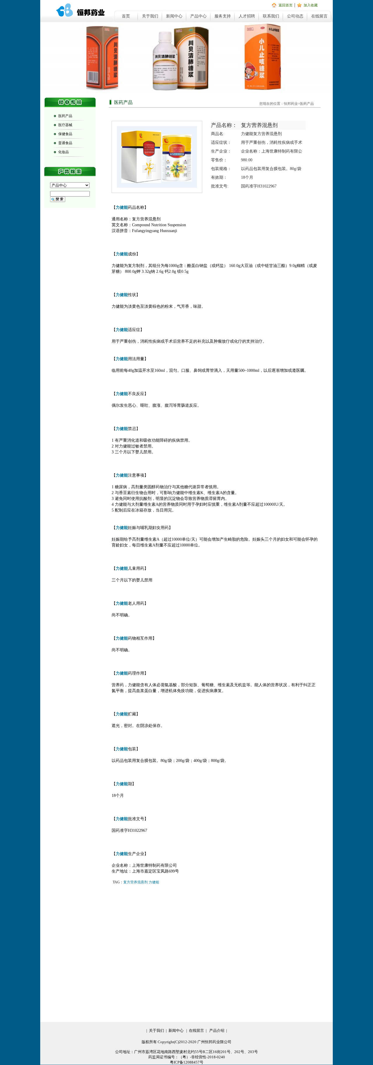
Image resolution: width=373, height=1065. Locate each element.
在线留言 (319, 16)
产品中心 (198, 16)
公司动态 (295, 16)
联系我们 (271, 16)
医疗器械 (65, 125)
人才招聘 (247, 16)
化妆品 (63, 152)
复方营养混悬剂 (135, 882)
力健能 (154, 882)
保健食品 (65, 134)
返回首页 (286, 5)
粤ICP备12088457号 (186, 1062)
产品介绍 (216, 1030)
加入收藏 (311, 5)
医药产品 (65, 116)
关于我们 (150, 16)
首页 (126, 16)
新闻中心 (174, 16)
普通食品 (65, 143)
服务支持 (222, 16)
